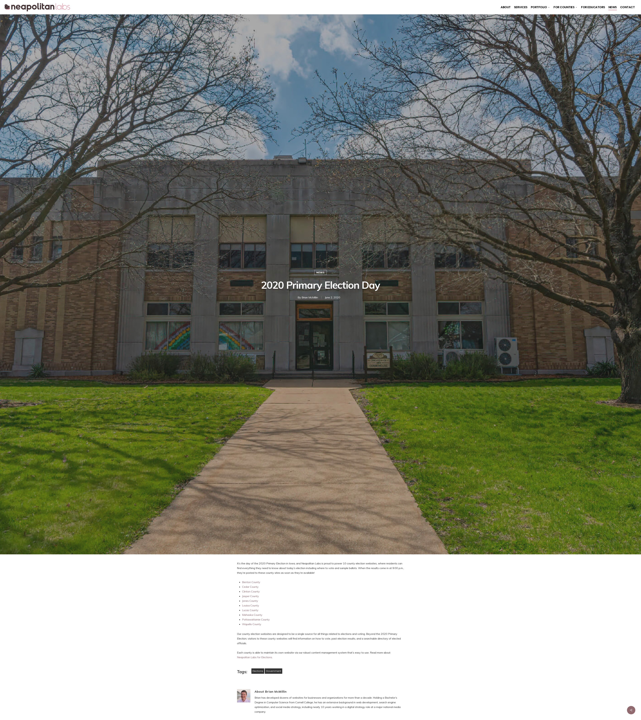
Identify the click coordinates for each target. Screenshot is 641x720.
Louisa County (250, 605)
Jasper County (250, 596)
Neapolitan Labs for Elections (254, 657)
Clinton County (251, 591)
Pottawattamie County (256, 619)
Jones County (250, 600)
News (320, 272)
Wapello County (251, 624)
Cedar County (250, 586)
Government (273, 671)
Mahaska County (252, 614)
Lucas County (250, 610)
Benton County (251, 582)
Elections (258, 671)
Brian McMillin (310, 297)
